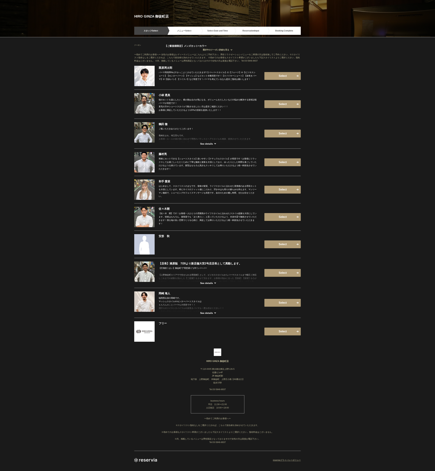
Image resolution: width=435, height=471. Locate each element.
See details (206, 143)
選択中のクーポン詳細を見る (216, 50)
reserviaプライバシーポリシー (287, 460)
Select (283, 75)
